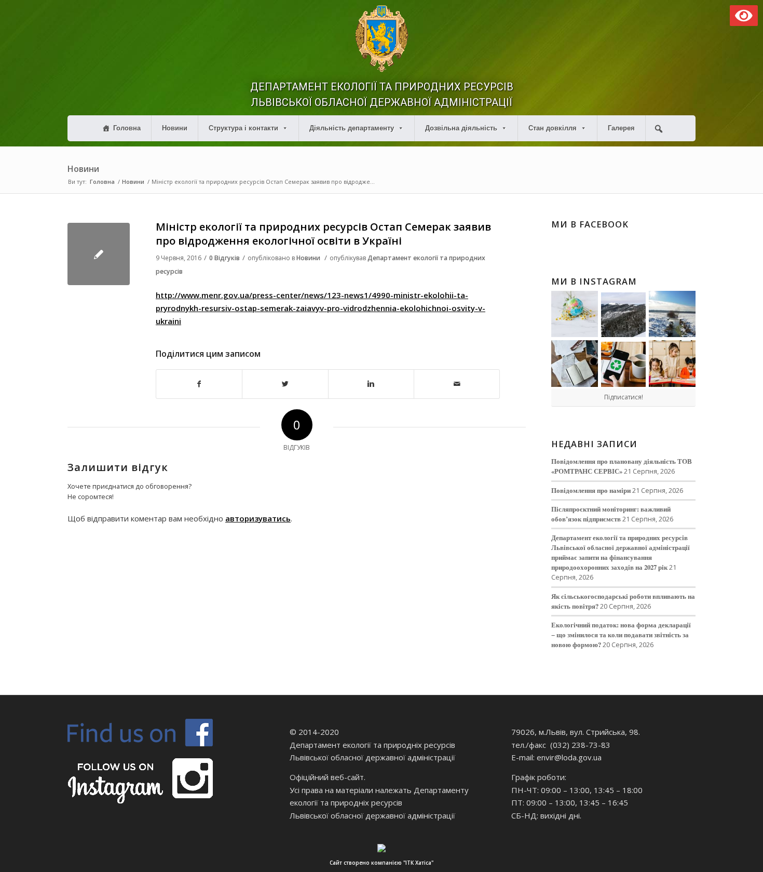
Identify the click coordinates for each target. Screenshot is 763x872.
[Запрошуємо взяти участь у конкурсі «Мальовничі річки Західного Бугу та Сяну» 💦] (672, 363)
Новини (174, 128)
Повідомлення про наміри (591, 490)
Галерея (621, 128)
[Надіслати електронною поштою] (456, 384)
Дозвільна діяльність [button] (461, 128)
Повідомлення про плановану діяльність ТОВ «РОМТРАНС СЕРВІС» (621, 466)
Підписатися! (623, 397)
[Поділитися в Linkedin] (371, 384)
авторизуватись (258, 518)
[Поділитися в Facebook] (199, 384)
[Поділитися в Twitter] (285, 384)
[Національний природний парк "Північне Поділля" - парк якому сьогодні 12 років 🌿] (672, 314)
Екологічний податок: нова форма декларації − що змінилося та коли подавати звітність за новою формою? (621, 634)
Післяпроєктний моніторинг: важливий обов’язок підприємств (611, 514)
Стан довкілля (552, 128)
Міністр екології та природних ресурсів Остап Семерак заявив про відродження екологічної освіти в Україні (323, 234)
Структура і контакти (243, 128)
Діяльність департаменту (351, 128)
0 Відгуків (224, 257)
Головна (127, 128)
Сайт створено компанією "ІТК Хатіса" (381, 862)
